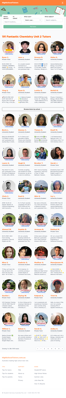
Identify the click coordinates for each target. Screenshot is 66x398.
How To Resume (39, 384)
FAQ (19, 370)
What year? (27, 16)
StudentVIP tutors (40, 370)
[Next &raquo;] (62, 348)
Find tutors (33, 26)
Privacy (20, 380)
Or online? (15, 17)
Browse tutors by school (32, 109)
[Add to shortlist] (3, 42)
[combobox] (12, 22)
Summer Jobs (38, 377)
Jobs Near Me (38, 380)
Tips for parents (7, 377)
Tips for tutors (6, 370)
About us (21, 373)
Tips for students (7, 373)
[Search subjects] (62, 20)
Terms (20, 377)
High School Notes (40, 373)
